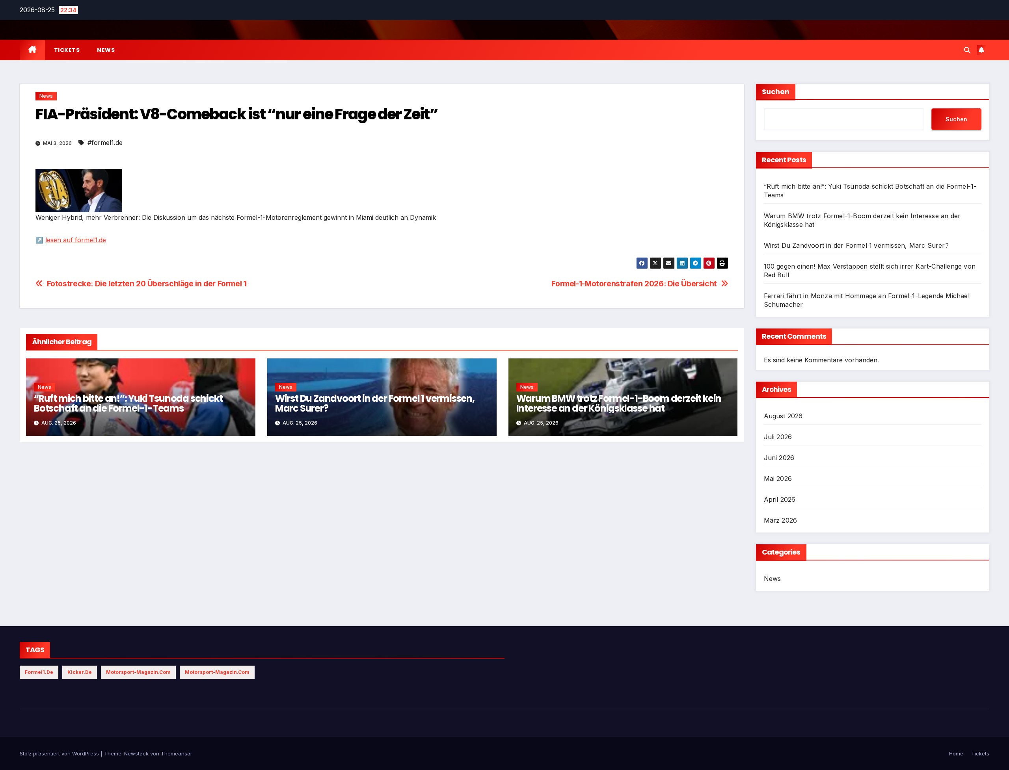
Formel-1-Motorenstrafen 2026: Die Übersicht (634, 283)
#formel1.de (105, 143)
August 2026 (783, 416)
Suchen (775, 91)
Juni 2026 (779, 458)
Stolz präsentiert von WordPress (60, 753)
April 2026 (780, 499)
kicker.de (79, 672)
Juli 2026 (778, 437)
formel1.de (39, 672)
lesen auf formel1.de (75, 240)
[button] (967, 50)
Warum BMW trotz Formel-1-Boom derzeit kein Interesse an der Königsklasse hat (619, 403)
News (106, 50)
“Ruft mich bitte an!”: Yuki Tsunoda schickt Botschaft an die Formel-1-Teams (128, 403)
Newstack (136, 753)
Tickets (67, 50)
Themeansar (176, 753)
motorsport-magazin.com (138, 672)
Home (956, 753)
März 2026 (780, 520)
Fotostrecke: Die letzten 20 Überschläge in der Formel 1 (147, 283)
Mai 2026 (778, 478)
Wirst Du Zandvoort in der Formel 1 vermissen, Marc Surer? (375, 403)
